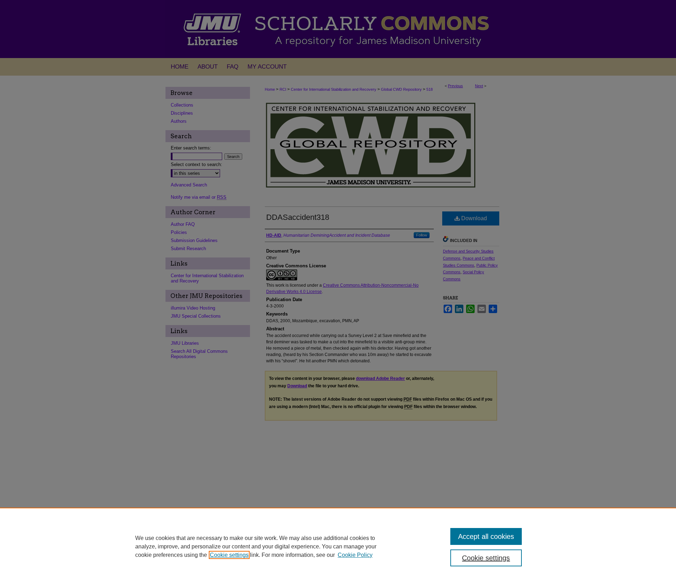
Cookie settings (229, 555)
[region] (338, 546)
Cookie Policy (355, 555)
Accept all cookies (486, 536)
